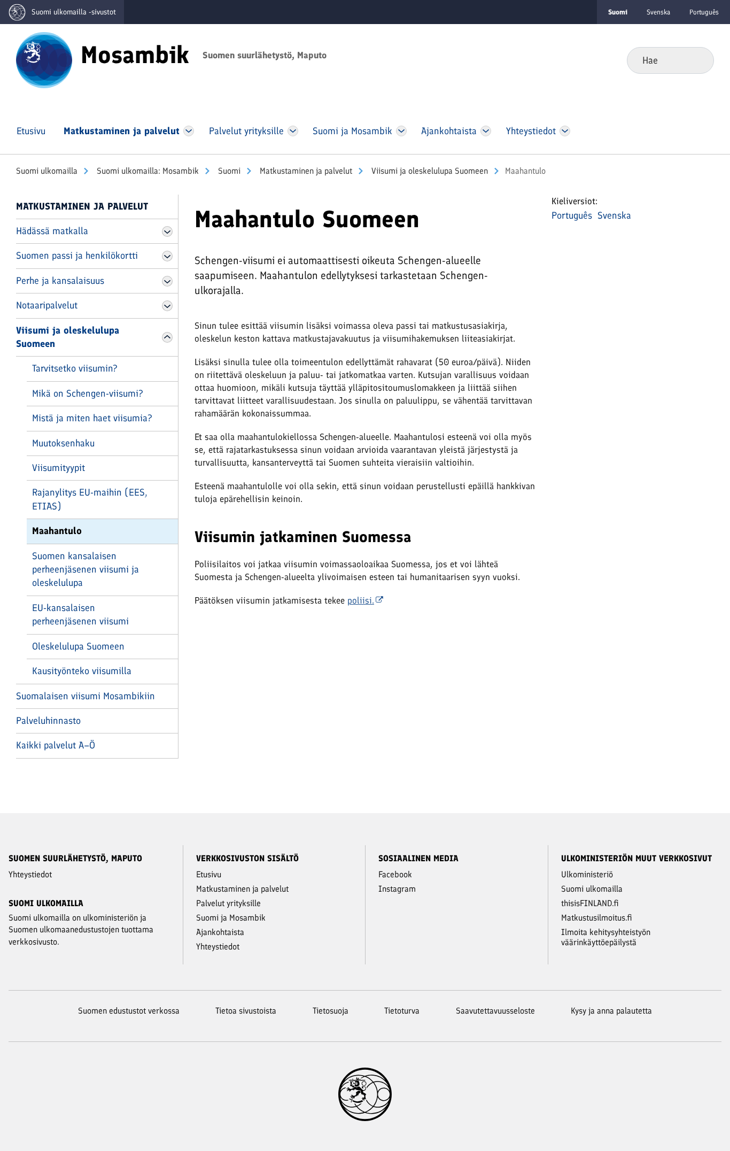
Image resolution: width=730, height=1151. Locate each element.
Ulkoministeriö (587, 874)
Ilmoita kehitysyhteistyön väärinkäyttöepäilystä (605, 937)
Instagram (397, 889)
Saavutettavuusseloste (495, 1011)
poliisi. (360, 600)
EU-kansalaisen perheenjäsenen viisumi (80, 614)
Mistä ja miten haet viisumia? (92, 418)
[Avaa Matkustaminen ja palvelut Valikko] (189, 131)
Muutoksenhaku (63, 443)
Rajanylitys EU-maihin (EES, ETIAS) (89, 499)
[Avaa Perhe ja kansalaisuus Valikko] (167, 281)
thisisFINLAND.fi (590, 903)
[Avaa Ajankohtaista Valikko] (486, 131)
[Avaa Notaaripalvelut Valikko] (167, 305)
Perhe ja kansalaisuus (60, 281)
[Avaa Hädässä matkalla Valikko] (167, 231)
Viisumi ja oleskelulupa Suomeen (428, 171)
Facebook (395, 874)
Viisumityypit (58, 468)
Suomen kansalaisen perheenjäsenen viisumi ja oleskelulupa (85, 569)
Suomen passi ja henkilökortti (77, 255)
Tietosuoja (330, 1011)
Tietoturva (402, 1011)
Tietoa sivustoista (245, 1011)
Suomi (228, 171)
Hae (697, 60)
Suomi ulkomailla (46, 171)
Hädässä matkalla (52, 231)
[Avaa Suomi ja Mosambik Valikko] (401, 131)
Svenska (658, 12)
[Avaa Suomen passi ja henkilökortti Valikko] (167, 256)
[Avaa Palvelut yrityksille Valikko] (292, 131)
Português (704, 12)
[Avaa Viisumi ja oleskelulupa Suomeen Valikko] (167, 337)
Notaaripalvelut (46, 305)
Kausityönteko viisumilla (81, 671)
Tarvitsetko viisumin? (75, 368)
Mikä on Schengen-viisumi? (87, 393)
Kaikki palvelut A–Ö (55, 745)
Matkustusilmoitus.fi (596, 918)
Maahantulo (57, 531)
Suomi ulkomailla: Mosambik (147, 171)
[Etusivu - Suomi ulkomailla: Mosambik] (44, 59)
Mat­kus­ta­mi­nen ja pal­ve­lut (305, 171)
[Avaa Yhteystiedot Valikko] (564, 131)
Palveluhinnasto (48, 721)
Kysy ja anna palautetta (611, 1011)
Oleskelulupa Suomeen (78, 646)
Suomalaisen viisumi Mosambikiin (85, 696)
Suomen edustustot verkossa (129, 1011)
